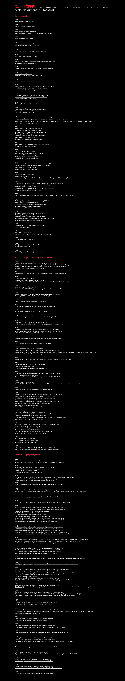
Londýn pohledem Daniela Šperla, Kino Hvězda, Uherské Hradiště (34, 68)
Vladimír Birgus (19, 497)
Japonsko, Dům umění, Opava (23, 74)
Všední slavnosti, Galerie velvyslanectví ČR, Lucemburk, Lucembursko (35, 86)
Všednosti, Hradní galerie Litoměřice (25, 31)
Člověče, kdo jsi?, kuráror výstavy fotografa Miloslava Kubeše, (33, 571)
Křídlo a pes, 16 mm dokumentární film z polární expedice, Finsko (34, 659)
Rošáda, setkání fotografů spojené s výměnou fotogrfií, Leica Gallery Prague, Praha (39, 479)
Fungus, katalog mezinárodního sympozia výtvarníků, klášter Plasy (34, 666)
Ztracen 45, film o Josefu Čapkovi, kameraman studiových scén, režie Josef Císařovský (39, 518)
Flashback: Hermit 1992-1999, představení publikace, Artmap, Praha (34, 481)
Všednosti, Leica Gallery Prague (24, 21)
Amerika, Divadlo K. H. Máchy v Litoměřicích (27, 46)
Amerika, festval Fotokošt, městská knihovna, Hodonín (31, 88)
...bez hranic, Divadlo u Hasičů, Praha (25, 98)
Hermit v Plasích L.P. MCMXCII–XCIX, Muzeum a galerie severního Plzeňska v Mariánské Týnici (42, 282)
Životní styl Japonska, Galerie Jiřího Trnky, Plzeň (28, 76)
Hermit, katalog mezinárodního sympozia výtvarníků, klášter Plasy (34, 661)
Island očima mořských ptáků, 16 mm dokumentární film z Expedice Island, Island (38, 668)
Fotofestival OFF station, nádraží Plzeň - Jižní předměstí (31, 322)
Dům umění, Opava (56, 571)
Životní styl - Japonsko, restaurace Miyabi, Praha (29, 213)
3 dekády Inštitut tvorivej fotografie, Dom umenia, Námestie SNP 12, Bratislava (37, 294)
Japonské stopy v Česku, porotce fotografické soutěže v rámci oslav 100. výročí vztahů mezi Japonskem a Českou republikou (51, 492)
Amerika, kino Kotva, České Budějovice (26, 63)
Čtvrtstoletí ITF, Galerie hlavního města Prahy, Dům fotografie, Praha (35, 306)
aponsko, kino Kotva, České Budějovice (26, 90)
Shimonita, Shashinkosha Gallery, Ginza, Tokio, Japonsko (31, 51)
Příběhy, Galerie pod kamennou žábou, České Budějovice (31, 95)
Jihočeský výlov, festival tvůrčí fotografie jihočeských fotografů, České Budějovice (38, 338)
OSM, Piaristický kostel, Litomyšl (24, 44)
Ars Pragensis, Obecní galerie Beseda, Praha (63, 573)
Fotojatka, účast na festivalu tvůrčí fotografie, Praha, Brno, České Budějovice (37, 329)
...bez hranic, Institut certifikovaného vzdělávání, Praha (31, 97)
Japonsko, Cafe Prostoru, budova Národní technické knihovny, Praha (35, 61)
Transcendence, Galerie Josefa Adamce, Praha (28, 81)
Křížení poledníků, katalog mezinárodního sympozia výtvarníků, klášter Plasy (37, 647)
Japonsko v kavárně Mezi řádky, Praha (26, 56)
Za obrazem (18, 559)
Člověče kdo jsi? (19, 587)
